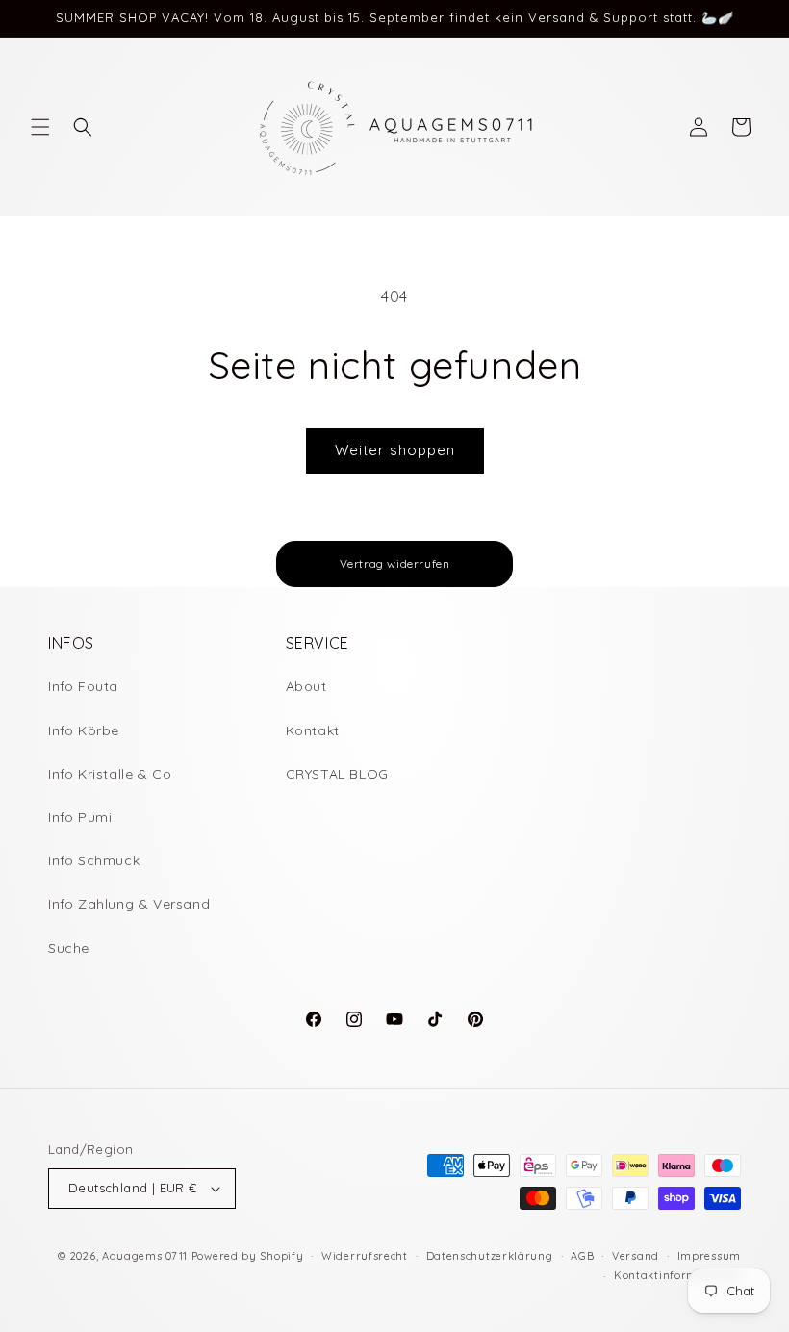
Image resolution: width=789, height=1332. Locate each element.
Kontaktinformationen (677, 1275)
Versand (635, 1256)
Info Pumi (80, 817)
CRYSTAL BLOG (337, 773)
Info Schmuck (94, 860)
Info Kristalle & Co (109, 773)
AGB (582, 1256)
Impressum (709, 1256)
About (306, 686)
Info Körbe (83, 730)
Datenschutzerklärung (489, 1256)
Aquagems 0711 (145, 1256)
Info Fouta (83, 686)
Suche (68, 948)
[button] (40, 127)
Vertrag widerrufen (395, 563)
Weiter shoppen (395, 450)
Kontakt (313, 730)
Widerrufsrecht (364, 1256)
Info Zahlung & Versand (129, 903)
